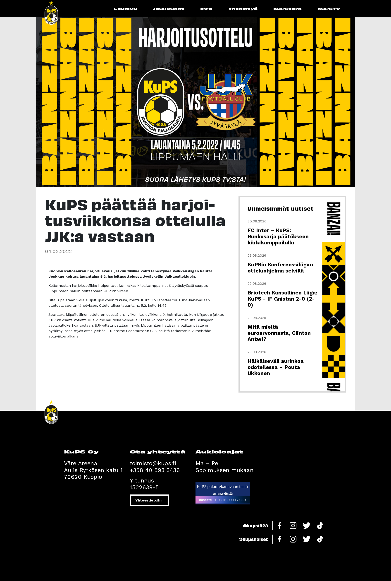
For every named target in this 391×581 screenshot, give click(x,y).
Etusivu (125, 8)
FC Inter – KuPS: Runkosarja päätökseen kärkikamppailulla (278, 236)
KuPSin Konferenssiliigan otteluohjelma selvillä (280, 268)
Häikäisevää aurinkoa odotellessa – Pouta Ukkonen (276, 367)
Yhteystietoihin (149, 500)
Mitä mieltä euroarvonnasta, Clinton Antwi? (279, 333)
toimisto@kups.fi (153, 463)
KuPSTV (328, 8)
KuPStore (287, 8)
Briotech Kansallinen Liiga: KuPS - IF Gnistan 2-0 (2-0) (282, 299)
